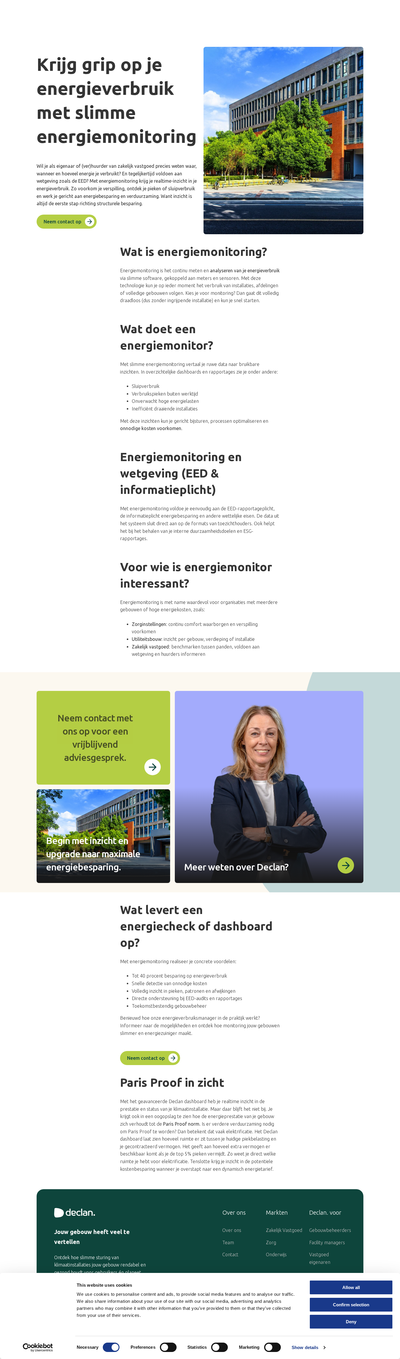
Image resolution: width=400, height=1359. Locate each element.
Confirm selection (351, 1304)
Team (228, 1242)
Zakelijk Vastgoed (284, 1230)
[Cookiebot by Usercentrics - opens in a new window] (38, 1347)
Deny (351, 1321)
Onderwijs (276, 1254)
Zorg (271, 1242)
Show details (305, 1347)
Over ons (231, 1230)
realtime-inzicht (170, 181)
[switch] (168, 1347)
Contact (230, 1254)
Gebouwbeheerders (330, 1230)
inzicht (180, 196)
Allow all (351, 1287)
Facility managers (327, 1242)
